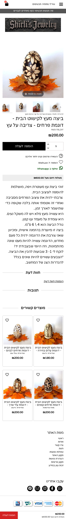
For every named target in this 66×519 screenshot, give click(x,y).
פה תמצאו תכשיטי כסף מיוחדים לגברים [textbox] (33, 10)
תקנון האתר (57, 455)
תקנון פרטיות (57, 462)
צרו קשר (59, 445)
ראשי (60, 438)
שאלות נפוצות (56, 451)
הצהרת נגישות (56, 458)
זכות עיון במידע (56, 465)
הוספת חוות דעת (53, 281)
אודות (60, 441)
